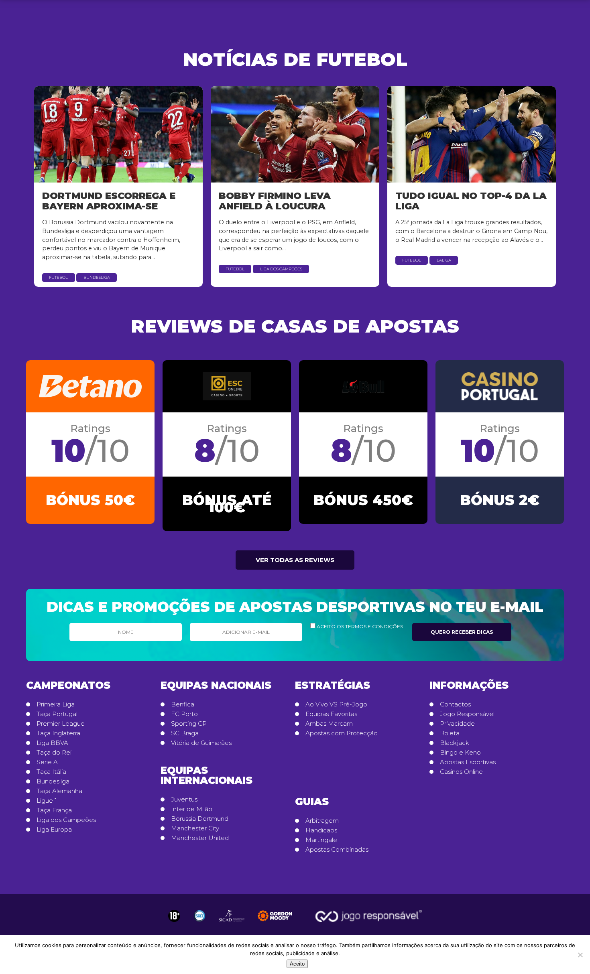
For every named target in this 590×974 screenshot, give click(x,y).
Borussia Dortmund (199, 818)
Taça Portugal (57, 714)
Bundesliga (96, 277)
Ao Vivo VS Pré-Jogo (336, 704)
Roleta (450, 733)
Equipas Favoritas (331, 714)
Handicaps (321, 830)
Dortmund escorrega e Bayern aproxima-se (108, 201)
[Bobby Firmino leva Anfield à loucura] (295, 134)
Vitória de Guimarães (201, 743)
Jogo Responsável (467, 714)
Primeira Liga (56, 704)
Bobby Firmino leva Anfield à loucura (275, 201)
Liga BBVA (52, 743)
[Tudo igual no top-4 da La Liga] (471, 134)
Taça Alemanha (59, 791)
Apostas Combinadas (336, 849)
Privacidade (457, 723)
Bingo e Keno (460, 752)
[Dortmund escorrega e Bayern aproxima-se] (118, 134)
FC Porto (184, 714)
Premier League (61, 723)
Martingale (321, 840)
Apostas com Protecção (341, 733)
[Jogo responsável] (174, 916)
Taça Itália (51, 771)
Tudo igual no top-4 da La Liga (471, 201)
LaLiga (444, 260)
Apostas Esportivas (468, 762)
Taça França (54, 810)
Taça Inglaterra (58, 733)
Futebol (58, 277)
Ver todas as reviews (295, 560)
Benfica (182, 704)
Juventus (184, 799)
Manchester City (195, 828)
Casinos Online (461, 771)
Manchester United (200, 838)
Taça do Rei (54, 752)
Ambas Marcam (329, 723)
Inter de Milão (191, 809)
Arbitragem (322, 820)
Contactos (455, 704)
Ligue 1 (47, 800)
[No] (580, 955)
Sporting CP (189, 723)
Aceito (297, 964)
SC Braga (185, 733)
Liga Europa (54, 829)
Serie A (47, 762)
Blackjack (454, 743)
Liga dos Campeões (281, 269)
